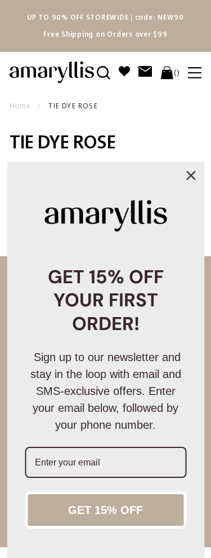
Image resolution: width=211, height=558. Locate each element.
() (176, 72)
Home (20, 106)
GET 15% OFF (105, 510)
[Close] (190, 175)
